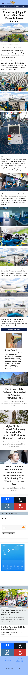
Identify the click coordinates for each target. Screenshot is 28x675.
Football (22, 6)
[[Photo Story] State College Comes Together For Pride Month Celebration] (14, 608)
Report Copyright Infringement (19, 660)
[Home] (8, 4)
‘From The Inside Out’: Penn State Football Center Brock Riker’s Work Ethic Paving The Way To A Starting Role (14, 475)
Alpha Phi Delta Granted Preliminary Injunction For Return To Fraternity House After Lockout (14, 432)
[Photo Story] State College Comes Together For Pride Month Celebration (13, 612)
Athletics (4, 9)
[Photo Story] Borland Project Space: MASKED (12, 633)
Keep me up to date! (8, 533)
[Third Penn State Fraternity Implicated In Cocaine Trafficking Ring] (14, 386)
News (5, 6)
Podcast (10, 6)
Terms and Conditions (8, 659)
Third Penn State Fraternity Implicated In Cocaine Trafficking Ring (14, 393)
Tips (14, 6)
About (17, 6)
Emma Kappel (7, 47)
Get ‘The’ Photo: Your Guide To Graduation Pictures (13, 628)
